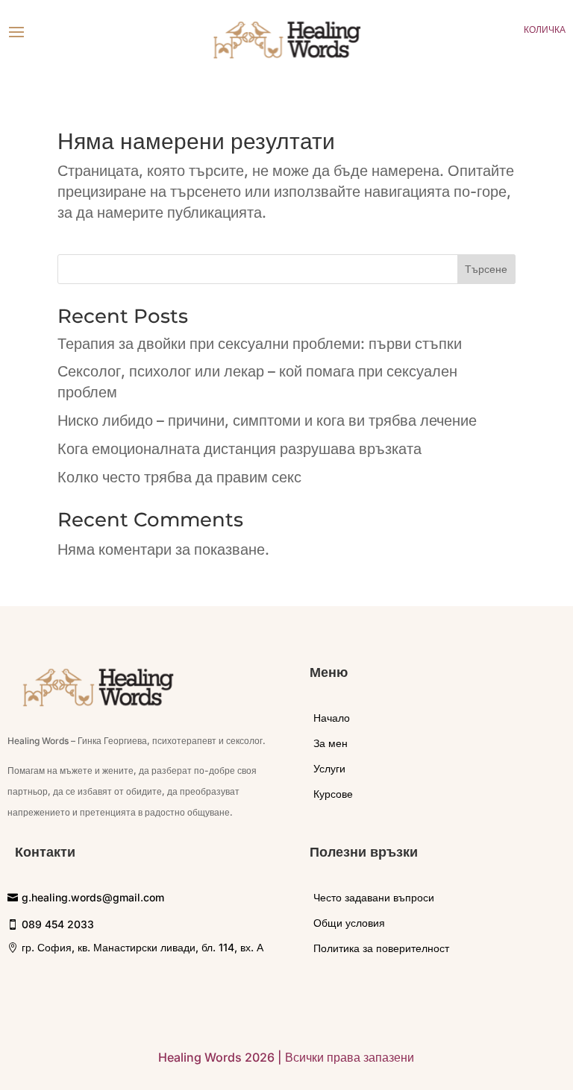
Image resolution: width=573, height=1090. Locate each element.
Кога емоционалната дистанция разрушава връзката (239, 449)
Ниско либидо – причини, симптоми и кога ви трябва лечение (267, 420)
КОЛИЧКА (545, 29)
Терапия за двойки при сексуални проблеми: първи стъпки (259, 344)
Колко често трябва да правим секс (179, 477)
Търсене (486, 268)
